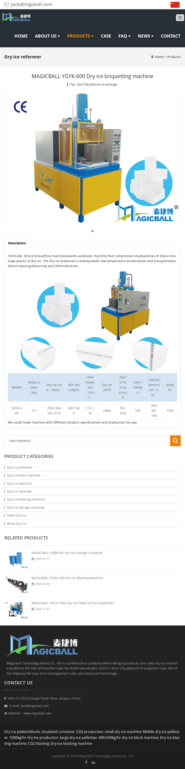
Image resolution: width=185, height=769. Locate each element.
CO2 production (89, 731)
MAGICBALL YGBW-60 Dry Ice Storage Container (67, 553)
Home (21, 36)
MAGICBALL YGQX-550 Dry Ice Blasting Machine (67, 578)
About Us (46, 36)
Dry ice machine (18, 483)
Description (17, 243)
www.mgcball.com (37, 713)
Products (79, 36)
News (144, 36)
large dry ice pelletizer (78, 737)
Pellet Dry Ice (16, 515)
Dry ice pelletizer (19, 467)
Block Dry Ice (15, 523)
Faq (123, 36)
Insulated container (58, 731)
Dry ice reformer (18, 491)
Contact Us (18, 683)
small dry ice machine (123, 731)
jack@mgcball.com (32, 4)
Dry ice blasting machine (25, 499)
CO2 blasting (38, 743)
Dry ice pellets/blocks (22, 731)
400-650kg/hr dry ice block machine (129, 737)
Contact (170, 36)
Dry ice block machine (22, 475)
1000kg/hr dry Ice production (34, 737)
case (106, 36)
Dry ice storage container (25, 507)
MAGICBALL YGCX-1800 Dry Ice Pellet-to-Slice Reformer (73, 603)
